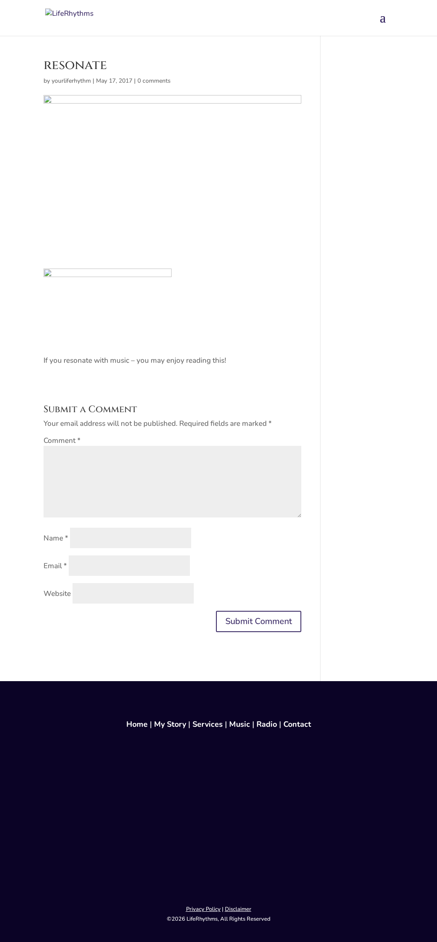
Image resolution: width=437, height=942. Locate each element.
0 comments (154, 81)
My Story (170, 724)
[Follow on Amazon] (218, 866)
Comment (62, 440)
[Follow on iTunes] (218, 846)
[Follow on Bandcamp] (218, 887)
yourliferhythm (71, 81)
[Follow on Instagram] (218, 764)
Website (57, 593)
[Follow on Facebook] (218, 743)
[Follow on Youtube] (218, 805)
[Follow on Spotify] (218, 825)
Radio (266, 724)
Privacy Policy (203, 909)
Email (55, 566)
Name (56, 538)
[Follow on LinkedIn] (218, 784)
